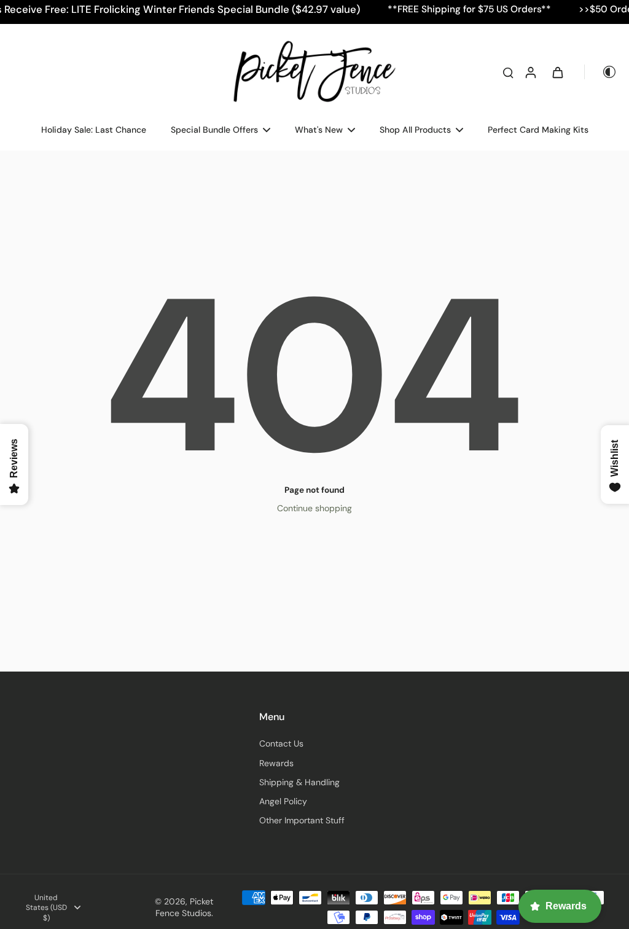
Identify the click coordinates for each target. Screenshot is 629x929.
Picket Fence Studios (184, 907)
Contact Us (281, 743)
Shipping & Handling (299, 782)
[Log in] (530, 72)
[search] (508, 72)
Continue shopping (314, 508)
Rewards (276, 763)
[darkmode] (601, 72)
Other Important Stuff (302, 820)
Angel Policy (283, 801)
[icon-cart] (557, 72)
